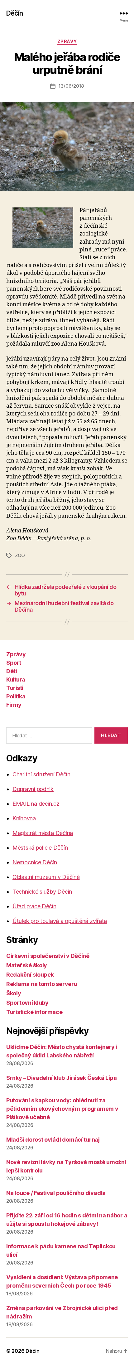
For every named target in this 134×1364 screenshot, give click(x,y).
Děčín (14, 13)
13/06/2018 (71, 86)
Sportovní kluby (27, 1002)
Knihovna (24, 818)
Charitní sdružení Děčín (41, 774)
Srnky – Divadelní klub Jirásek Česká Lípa (61, 1078)
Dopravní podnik (33, 789)
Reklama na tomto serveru (41, 984)
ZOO (20, 555)
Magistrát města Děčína (42, 833)
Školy (13, 993)
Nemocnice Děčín (34, 862)
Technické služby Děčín (42, 891)
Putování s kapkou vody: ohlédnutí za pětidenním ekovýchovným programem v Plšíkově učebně (62, 1108)
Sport (13, 662)
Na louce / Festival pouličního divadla (56, 1193)
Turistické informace (34, 1012)
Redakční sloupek (30, 974)
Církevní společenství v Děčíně (47, 956)
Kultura (15, 679)
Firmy (14, 704)
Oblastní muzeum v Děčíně (46, 877)
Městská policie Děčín (40, 847)
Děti (11, 671)
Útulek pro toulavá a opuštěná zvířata (59, 921)
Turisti (14, 688)
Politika (15, 696)
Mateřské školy (26, 965)
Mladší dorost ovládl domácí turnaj (53, 1139)
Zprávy (67, 41)
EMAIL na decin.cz (35, 803)
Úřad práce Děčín (34, 906)
